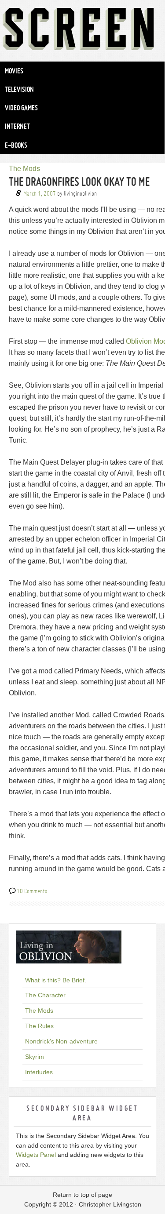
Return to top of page (82, 1194)
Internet (17, 126)
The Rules (39, 1025)
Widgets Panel (36, 1154)
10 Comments (32, 890)
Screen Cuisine (82, 31)
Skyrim (34, 1056)
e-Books (16, 145)
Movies (14, 70)
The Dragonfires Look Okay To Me (79, 181)
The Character (45, 995)
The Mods (24, 168)
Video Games (21, 107)
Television (19, 89)
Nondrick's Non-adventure (61, 1041)
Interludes (39, 1072)
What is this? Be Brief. (55, 980)
